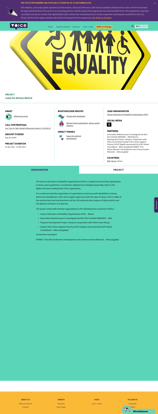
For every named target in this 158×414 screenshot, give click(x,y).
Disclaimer (156, 205)
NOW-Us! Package (104, 26)
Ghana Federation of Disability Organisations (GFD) (127, 114)
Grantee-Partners (63, 27)
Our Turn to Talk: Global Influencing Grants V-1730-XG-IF (28, 128)
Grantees (61, 403)
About (50, 27)
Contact (25, 407)
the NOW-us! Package (101, 17)
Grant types (61, 407)
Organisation (39, 170)
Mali (108, 161)
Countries (76, 27)
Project (118, 170)
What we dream (25, 403)
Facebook (133, 403)
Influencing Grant (21, 116)
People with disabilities (75, 116)
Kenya (113, 161)
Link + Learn (88, 27)
